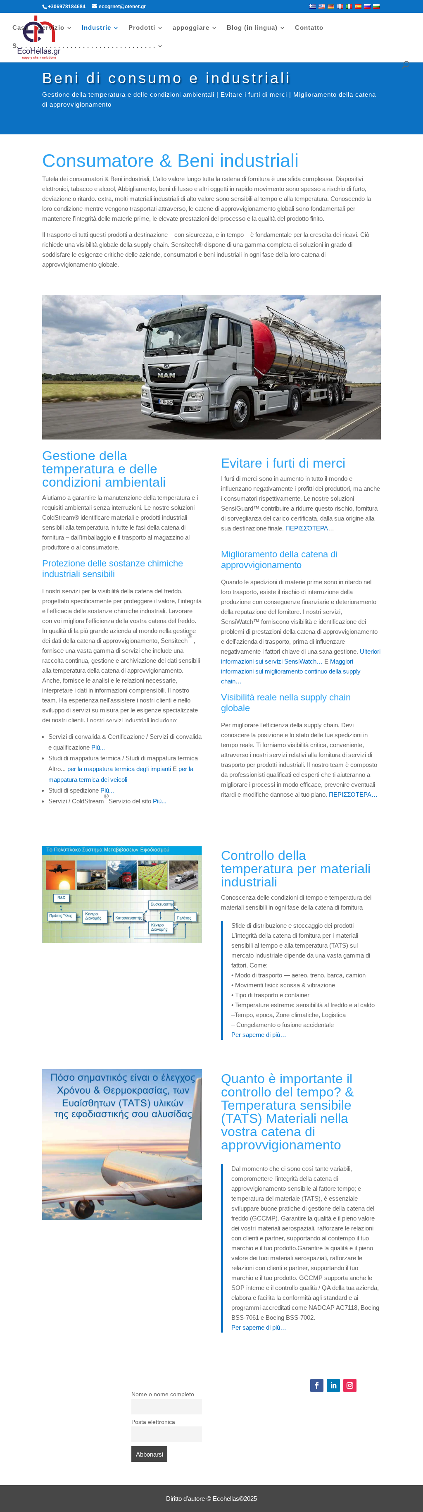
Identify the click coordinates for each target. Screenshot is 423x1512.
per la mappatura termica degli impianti (119, 768)
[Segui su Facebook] (316, 1385)
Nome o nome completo (162, 1394)
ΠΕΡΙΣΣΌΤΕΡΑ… (353, 794)
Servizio (51, 28)
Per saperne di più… (258, 1034)
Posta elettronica (153, 1422)
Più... (98, 747)
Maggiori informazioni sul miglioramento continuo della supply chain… (291, 671)
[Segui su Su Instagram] (349, 1385)
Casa (20, 28)
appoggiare (191, 28)
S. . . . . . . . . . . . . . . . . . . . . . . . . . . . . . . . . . (83, 46)
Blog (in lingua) (252, 28)
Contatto (309, 28)
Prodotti (141, 28)
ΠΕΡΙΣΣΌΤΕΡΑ (306, 528)
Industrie (96, 28)
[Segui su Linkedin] (333, 1385)
